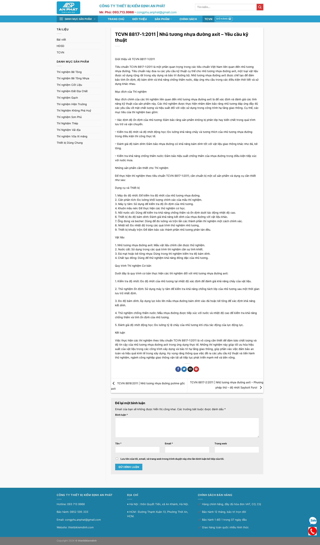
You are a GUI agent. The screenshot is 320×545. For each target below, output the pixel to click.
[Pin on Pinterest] (196, 369)
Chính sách (188, 19)
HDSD (60, 46)
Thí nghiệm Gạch (67, 97)
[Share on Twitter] (184, 369)
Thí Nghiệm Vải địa (68, 129)
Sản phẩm (162, 19)
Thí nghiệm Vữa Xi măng (72, 136)
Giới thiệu (139, 19)
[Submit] (260, 7)
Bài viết (61, 39)
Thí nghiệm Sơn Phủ (69, 117)
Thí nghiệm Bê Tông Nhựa (73, 78)
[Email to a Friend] (190, 369)
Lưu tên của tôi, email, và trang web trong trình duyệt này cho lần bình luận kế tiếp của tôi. (172, 458)
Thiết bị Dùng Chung (70, 143)
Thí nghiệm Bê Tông (69, 72)
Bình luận (121, 414)
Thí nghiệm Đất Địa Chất (72, 91)
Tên (118, 443)
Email (169, 443)
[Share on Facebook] (178, 369)
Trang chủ (116, 19)
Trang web (220, 443)
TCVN (208, 19)
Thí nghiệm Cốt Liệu (69, 84)
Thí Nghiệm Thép (67, 123)
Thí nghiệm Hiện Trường (72, 104)
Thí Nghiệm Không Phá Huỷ (74, 110)
